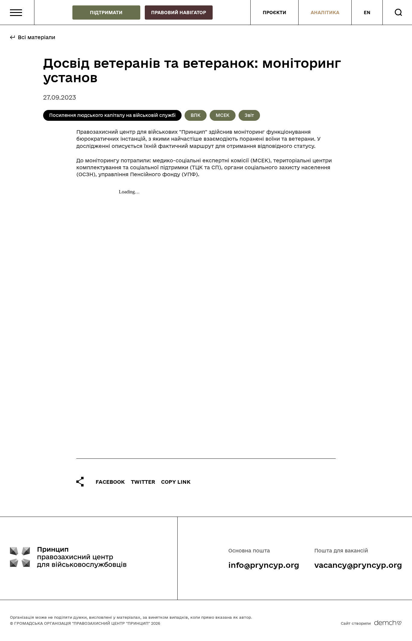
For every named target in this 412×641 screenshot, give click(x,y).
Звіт (249, 115)
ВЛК (196, 115)
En (367, 12)
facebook (110, 482)
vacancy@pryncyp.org (358, 565)
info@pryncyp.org (263, 565)
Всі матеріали (36, 37)
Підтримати (106, 12)
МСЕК (223, 115)
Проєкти (274, 12)
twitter (143, 482)
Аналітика (325, 12)
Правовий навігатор (178, 12)
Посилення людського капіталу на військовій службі (112, 115)
